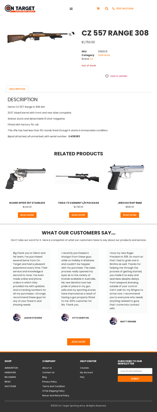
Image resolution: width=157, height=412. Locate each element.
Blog (44, 377)
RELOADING (10, 377)
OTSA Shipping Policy (53, 390)
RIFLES (8, 381)
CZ (91, 59)
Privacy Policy (49, 381)
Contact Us (48, 372)
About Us (47, 367)
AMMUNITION (11, 367)
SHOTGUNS (10, 386)
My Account (86, 372)
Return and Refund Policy (55, 395)
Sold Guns (104, 55)
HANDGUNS (10, 372)
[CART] (98, 8)
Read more (27, 215)
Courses (84, 367)
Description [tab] (17, 89)
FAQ (82, 377)
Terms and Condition (53, 386)
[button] (71, 8)
